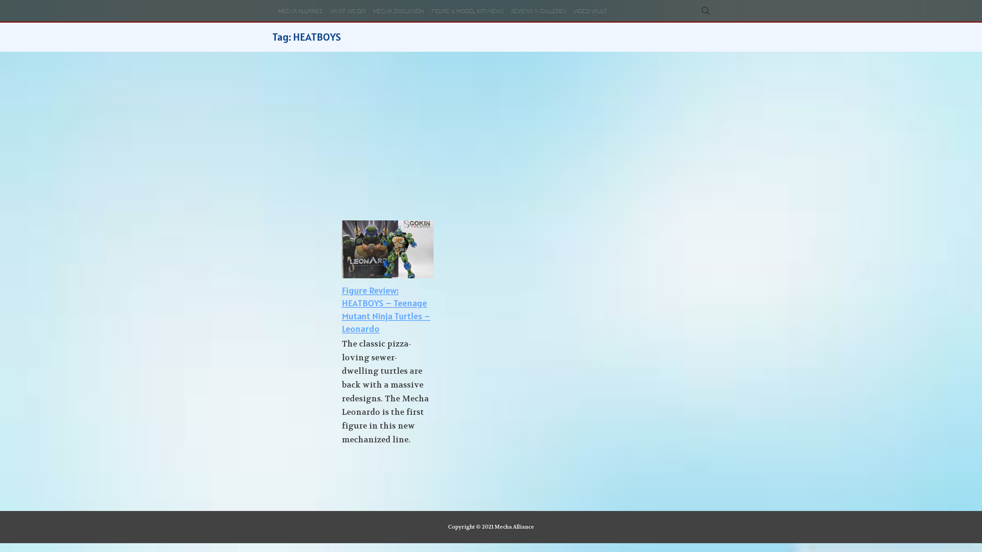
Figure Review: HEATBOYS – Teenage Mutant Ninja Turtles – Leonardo (386, 309)
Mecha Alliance (300, 11)
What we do (348, 11)
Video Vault (590, 11)
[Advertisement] (491, 136)
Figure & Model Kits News (468, 11)
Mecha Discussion (398, 11)
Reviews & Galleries (538, 11)
